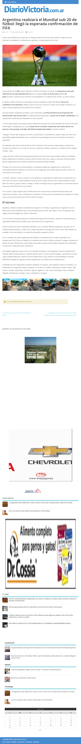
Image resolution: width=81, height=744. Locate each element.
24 (10, 725)
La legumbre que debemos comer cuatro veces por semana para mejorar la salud (40, 503)
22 (61, 723)
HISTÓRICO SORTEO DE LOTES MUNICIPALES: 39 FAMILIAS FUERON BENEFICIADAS (40, 623)
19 (30, 723)
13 (40, 720)
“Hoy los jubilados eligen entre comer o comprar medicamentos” (36, 669)
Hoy (3, 742)
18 (20, 723)
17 (10, 723)
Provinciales (28, 742)
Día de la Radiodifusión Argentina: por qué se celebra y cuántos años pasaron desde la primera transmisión (42, 600)
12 (30, 720)
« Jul (40, 730)
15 (61, 720)
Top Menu (11, 2)
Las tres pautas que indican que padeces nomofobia (29, 511)
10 (10, 720)
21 (50, 723)
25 (20, 725)
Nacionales (21, 742)
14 (50, 720)
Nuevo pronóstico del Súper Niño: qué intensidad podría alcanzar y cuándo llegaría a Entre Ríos (43, 657)
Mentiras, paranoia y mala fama (23, 678)
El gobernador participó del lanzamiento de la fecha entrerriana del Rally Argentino (43, 648)
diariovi (6, 32)
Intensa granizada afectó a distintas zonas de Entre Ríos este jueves (35, 607)
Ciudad (8, 742)
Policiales (13, 742)
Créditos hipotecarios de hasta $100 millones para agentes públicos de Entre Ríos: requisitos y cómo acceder (41, 616)
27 (40, 725)
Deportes (30, 32)
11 (20, 720)
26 (30, 725)
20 (40, 723)
